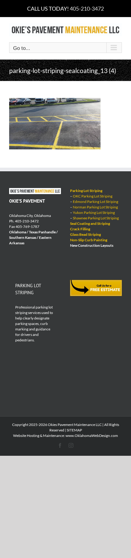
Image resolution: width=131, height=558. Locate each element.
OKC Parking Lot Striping (92, 196)
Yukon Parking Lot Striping (94, 212)
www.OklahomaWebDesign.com (92, 435)
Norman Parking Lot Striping (95, 207)
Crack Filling (80, 229)
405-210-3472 (87, 8)
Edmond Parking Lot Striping (95, 201)
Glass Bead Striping (85, 234)
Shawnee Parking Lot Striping (96, 218)
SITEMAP (74, 430)
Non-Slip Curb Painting (88, 240)
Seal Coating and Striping (90, 223)
